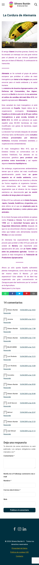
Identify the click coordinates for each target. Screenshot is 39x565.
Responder (7, 313)
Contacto (19, 556)
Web (5, 499)
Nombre (7, 481)
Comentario (9, 456)
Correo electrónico (12, 490)
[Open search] (35, 4)
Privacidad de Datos (19, 548)
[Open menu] (3, 4)
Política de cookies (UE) (19, 552)
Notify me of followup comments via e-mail (19, 475)
